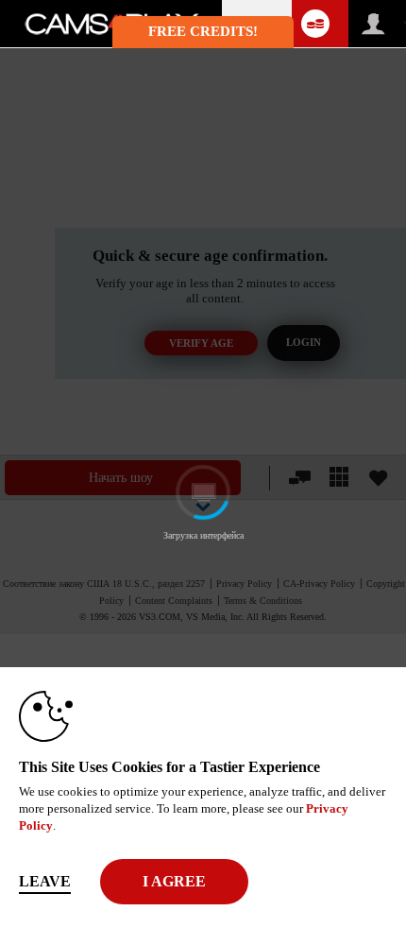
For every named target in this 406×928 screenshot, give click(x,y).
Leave (45, 881)
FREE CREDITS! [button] (203, 31)
